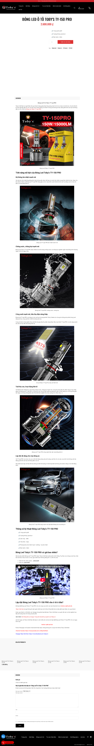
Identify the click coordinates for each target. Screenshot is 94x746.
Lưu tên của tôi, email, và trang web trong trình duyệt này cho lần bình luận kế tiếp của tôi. (35, 721)
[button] (74, 8)
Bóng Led (54, 48)
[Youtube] (90, 737)
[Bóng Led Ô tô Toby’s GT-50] (8, 652)
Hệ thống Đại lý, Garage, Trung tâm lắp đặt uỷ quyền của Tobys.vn (39, 617)
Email (17, 715)
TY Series (42, 16)
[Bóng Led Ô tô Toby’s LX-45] (54, 652)
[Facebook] (87, 737)
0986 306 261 (89, 744)
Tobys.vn (60, 48)
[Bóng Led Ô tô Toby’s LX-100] (23, 652)
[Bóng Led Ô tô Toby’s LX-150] (39, 652)
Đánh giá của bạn (19, 691)
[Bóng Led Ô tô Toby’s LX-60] (70, 652)
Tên (17, 709)
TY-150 (70, 48)
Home (37, 16)
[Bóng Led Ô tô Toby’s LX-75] (85, 652)
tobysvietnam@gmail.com (79, 744)
